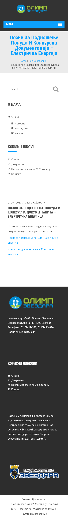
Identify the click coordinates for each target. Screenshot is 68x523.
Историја (20, 123)
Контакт (16, 174)
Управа (19, 133)
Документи (18, 164)
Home (23, 61)
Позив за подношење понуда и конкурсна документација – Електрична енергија (34, 212)
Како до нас (22, 128)
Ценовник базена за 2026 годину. (31, 169)
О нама (15, 117)
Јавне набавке (37, 61)
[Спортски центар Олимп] (34, 8)
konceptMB (41, 513)
